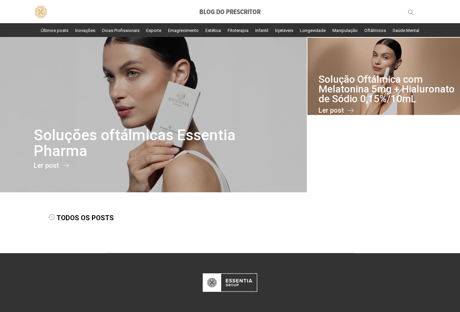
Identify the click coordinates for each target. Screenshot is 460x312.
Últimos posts (54, 30)
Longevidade (313, 30)
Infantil (261, 30)
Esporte (153, 30)
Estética (213, 30)
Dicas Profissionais (120, 30)
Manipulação (345, 30)
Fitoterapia (238, 30)
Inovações (85, 30)
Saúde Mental (406, 30)
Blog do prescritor (230, 12)
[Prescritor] (40, 11)
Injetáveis (284, 30)
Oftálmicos (375, 30)
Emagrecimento (183, 30)
